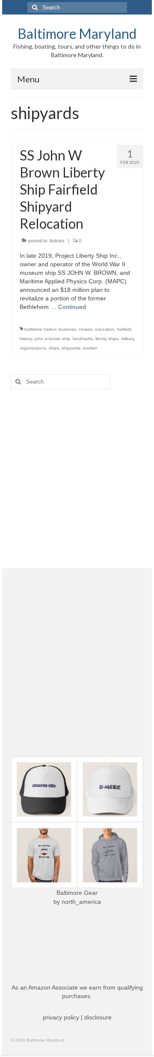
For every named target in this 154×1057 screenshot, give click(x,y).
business (67, 329)
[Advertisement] (77, 479)
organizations (33, 348)
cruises (85, 329)
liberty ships (106, 338)
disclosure (98, 1017)
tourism (90, 348)
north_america (81, 901)
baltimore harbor (40, 329)
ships (54, 348)
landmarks (83, 338)
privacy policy (61, 1017)
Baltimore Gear (77, 892)
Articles (57, 240)
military (127, 338)
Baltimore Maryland (77, 33)
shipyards (71, 348)
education (105, 329)
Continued (72, 306)
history (26, 338)
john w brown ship (52, 338)
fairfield (124, 329)
